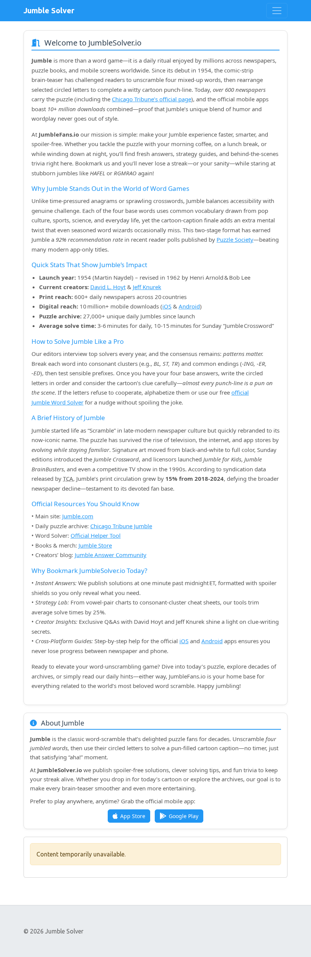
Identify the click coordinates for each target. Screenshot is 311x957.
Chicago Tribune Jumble (121, 526)
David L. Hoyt (108, 287)
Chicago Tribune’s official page (151, 99)
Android (189, 306)
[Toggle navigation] (276, 10)
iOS (166, 306)
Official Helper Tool (96, 535)
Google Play (183, 816)
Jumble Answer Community (110, 555)
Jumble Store (95, 545)
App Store (132, 816)
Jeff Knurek (147, 287)
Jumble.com (77, 516)
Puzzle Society (235, 239)
